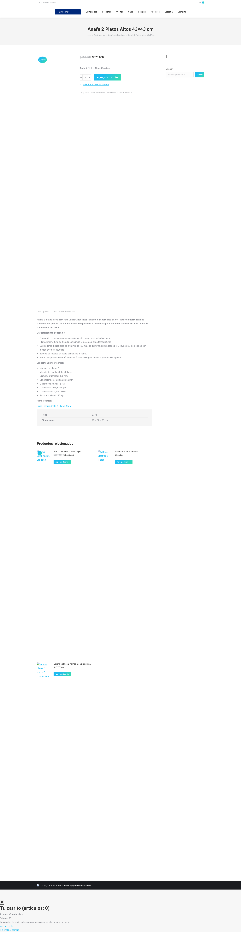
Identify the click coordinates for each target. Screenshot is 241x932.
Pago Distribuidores (47, 3)
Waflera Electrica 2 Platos (126, 451)
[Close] (2, 902)
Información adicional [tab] (64, 311)
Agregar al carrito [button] (62, 462)
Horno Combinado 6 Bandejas (67, 451)
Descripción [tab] (43, 311)
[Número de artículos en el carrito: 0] (166, 56)
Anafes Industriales (97, 93)
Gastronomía (111, 93)
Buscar (169, 69)
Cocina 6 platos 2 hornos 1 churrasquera (72, 664)
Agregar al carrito (107, 77)
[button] (94, 84)
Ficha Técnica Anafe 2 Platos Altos (54, 406)
